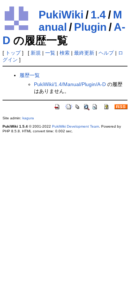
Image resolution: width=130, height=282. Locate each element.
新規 (36, 53)
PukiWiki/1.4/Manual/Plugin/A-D (70, 84)
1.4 (98, 15)
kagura (28, 118)
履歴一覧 (30, 75)
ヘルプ (106, 53)
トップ (13, 53)
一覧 (50, 53)
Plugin (90, 27)
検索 (65, 53)
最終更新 (84, 53)
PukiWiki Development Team (75, 126)
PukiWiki (61, 15)
